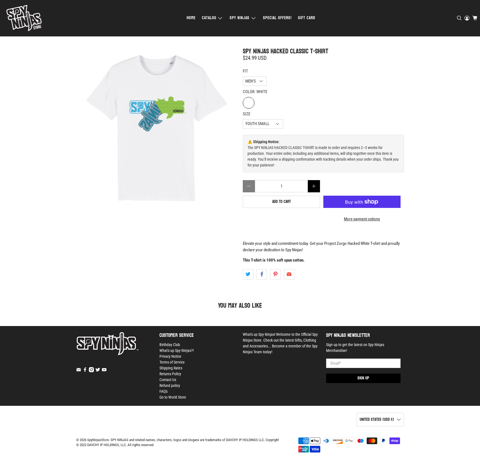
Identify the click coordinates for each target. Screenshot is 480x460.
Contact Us (167, 379)
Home (191, 18)
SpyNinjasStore (98, 440)
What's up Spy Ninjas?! (176, 350)
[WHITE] (248, 103)
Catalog (209, 18)
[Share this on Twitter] (248, 274)
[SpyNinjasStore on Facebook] (85, 371)
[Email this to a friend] (289, 274)
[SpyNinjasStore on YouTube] (104, 371)
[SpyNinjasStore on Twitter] (97, 371)
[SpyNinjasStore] (24, 18)
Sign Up (363, 378)
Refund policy (169, 385)
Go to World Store (172, 397)
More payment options (362, 219)
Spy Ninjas (239, 18)
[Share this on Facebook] (261, 274)
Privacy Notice (170, 356)
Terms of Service (172, 362)
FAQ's (163, 391)
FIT (245, 71)
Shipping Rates (170, 368)
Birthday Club (169, 344)
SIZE (246, 113)
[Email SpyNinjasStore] (78, 371)
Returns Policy (170, 374)
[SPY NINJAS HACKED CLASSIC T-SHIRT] (156, 128)
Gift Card (306, 18)
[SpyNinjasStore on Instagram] (91, 371)
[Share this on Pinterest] (275, 274)
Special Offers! (277, 18)
